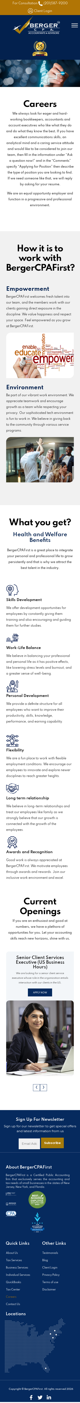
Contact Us (13, 1304)
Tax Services (14, 1260)
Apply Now (40, 993)
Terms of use (50, 1282)
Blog (45, 1260)
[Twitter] (39, 1397)
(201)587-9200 (55, 3)
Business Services (17, 1267)
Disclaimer (49, 1289)
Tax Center (13, 1289)
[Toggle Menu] (74, 25)
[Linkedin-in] (49, 1397)
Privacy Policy (50, 1275)
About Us (12, 1253)
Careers (11, 1297)
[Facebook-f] (31, 1397)
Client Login (43, 11)
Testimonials (50, 1253)
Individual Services (18, 1275)
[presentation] (36, 1087)
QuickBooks (13, 1282)
